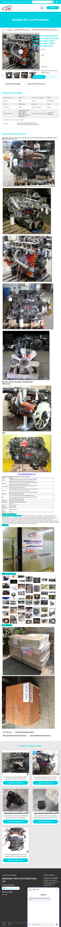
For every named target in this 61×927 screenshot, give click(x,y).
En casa (4, 30)
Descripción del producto (36, 84)
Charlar (52, 8)
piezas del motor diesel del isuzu (40, 735)
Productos (9, 30)
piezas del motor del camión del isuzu (14, 735)
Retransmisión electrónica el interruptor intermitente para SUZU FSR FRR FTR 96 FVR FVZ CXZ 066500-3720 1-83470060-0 (45, 817)
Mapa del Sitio (10, 924)
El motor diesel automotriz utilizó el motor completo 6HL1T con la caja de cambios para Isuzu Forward (15, 855)
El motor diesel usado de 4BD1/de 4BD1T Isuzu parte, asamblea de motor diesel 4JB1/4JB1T (15, 778)
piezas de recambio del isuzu (24, 732)
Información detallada (13, 84)
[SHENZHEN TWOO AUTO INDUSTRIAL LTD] (10, 8)
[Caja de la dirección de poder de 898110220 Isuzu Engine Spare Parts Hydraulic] (15, 801)
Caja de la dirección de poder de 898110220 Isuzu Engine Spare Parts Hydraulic (15, 816)
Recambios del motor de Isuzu (22, 30)
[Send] (57, 924)
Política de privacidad (4, 924)
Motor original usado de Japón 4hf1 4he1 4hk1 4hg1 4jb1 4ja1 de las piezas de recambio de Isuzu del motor (45, 778)
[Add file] (29, 924)
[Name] (52, 2)
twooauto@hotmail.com (11, 888)
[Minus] (57, 890)
